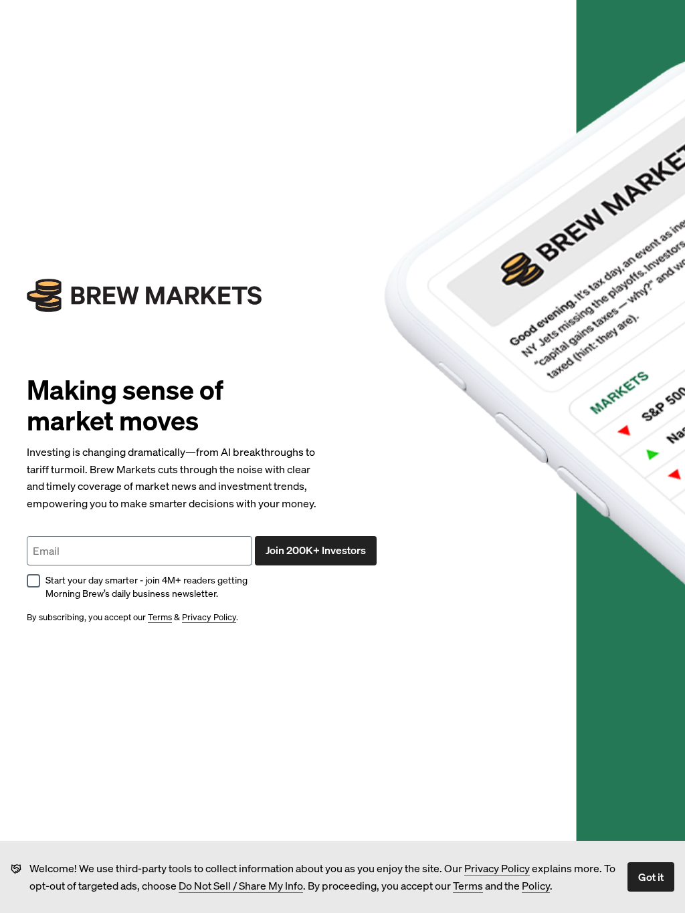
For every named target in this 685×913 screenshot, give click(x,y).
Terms (468, 885)
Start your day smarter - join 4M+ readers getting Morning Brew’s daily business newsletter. (146, 586)
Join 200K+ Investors (316, 550)
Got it (651, 877)
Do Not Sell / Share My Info (241, 885)
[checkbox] (33, 581)
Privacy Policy (497, 868)
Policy (536, 885)
